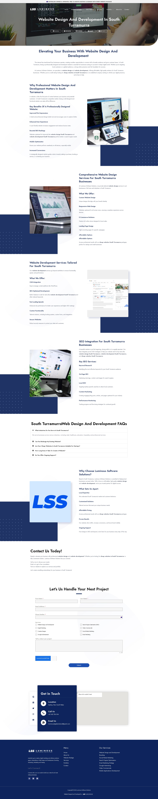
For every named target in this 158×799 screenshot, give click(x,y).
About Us (119, 9)
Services (99, 9)
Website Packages (76, 9)
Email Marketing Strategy (106, 763)
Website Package (69, 758)
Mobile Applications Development (109, 771)
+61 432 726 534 (53, 714)
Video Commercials (105, 768)
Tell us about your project (43, 639)
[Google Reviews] (29, 778)
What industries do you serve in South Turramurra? (52, 430)
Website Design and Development (109, 753)
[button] (79, 430)
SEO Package (90, 9)
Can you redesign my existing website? (48, 442)
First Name (39, 598)
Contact (126, 9)
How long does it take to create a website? (50, 451)
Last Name (84, 598)
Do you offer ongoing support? (45, 455)
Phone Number (40, 614)
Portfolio (109, 9)
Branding (102, 755)
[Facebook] (37, 778)
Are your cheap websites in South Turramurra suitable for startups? (57, 446)
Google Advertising (105, 766)
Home (66, 9)
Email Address (40, 606)
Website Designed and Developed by (73, 794)
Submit (79, 665)
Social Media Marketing (106, 758)
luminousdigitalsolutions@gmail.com (59, 724)
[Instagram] (33, 778)
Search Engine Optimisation (107, 760)
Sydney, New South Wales (56, 705)
